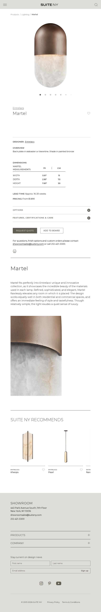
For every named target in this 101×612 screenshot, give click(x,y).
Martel (35, 14)
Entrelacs (18, 108)
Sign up (84, 571)
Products (15, 14)
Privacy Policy (53, 602)
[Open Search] (96, 5)
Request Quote (25, 230)
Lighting (26, 14)
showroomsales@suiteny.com (28, 244)
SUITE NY (37, 602)
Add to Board (52, 230)
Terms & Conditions (71, 602)
